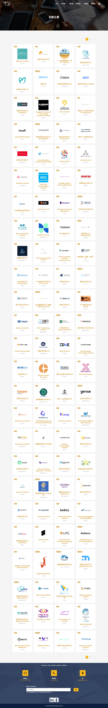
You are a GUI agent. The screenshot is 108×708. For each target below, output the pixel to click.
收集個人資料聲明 (51, 665)
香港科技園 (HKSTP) (82, 680)
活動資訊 (86, 3)
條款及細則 (44, 665)
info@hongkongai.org (25, 680)
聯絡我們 (93, 3)
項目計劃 (63, 3)
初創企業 (71, 3)
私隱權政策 (64, 665)
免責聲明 (58, 665)
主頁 (56, 3)
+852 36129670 (54, 680)
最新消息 (78, 3)
